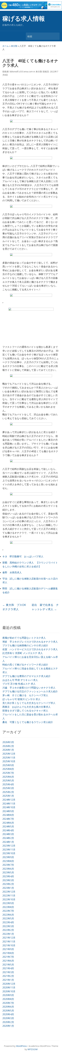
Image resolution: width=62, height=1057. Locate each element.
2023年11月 (8, 849)
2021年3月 (8, 972)
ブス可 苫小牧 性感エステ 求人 (19, 683)
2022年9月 (8, 903)
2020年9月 (8, 995)
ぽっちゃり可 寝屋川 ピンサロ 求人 (21, 699)
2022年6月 (8, 914)
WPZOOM (32, 1049)
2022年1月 (8, 934)
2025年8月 (8, 769)
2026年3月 (8, 742)
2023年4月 (8, 876)
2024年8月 (8, 815)
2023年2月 (8, 884)
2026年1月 (8, 749)
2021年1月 (8, 980)
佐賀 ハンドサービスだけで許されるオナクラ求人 (30, 649)
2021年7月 (8, 956)
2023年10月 (8, 853)
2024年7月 (8, 818)
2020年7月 (8, 1003)
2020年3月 (8, 1018)
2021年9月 (8, 949)
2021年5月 (8, 964)
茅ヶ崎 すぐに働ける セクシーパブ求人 (25, 695)
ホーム (5, 45)
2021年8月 (8, 953)
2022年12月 (8, 891)
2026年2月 (8, 746)
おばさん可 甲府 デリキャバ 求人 (20, 680)
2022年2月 (8, 930)
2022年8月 (8, 907)
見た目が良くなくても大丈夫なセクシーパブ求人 (28, 703)
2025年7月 (8, 773)
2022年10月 (8, 899)
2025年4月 (8, 784)
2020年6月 (8, 1006)
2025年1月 (8, 795)
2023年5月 (8, 872)
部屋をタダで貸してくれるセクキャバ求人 (25, 710)
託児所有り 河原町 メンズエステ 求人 (22, 653)
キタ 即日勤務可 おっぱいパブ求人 (22, 556)
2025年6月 (8, 776)
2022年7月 (8, 910)
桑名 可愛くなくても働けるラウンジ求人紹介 (27, 722)
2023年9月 (8, 857)
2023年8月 (8, 861)
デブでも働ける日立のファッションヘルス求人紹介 (30, 691)
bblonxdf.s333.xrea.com (21, 71)
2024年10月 (8, 807)
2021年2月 (8, 976)
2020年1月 (8, 1025)
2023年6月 (8, 868)
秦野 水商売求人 (12, 572)
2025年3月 (8, 788)
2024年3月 (8, 834)
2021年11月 (8, 941)
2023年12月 (8, 845)
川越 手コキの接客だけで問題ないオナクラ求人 (28, 687)
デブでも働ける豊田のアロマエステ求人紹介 (26, 676)
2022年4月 (8, 922)
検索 (56, 36)
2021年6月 (8, 960)
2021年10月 (8, 945)
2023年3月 (8, 880)
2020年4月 (8, 1014)
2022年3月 (8, 926)
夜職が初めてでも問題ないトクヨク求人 (24, 637)
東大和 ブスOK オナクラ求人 (15, 607)
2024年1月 (8, 842)
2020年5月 (8, 1010)
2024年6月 (8, 822)
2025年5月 (8, 780)
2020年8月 (8, 999)
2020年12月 (8, 983)
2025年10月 (8, 761)
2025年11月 (8, 757)
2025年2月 (8, 792)
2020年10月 (8, 991)
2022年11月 (8, 895)
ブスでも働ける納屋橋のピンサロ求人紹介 (25, 645)
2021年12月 (8, 937)
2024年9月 (8, 811)
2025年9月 (8, 765)
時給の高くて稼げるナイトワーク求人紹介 (25, 664)
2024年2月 (8, 838)
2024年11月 (8, 803)
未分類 (14, 45)
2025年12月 (8, 753)
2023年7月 (8, 864)
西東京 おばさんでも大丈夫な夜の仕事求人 (26, 706)
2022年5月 (8, 918)
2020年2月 (8, 1022)
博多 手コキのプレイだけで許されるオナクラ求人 (30, 641)
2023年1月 (8, 888)
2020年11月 (8, 987)
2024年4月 (8, 830)
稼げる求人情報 (23, 18)
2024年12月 (8, 799)
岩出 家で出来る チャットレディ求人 (45, 607)
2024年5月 (8, 826)
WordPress (21, 1046)
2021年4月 (8, 968)
